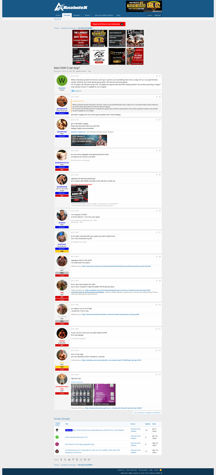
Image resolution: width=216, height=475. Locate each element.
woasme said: (76, 101)
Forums (67, 15)
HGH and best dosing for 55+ (76, 437)
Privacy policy (143, 470)
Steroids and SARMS (135, 430)
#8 (160, 256)
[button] (81, 15)
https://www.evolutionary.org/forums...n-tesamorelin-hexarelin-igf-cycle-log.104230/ (113, 408)
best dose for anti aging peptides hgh (79, 444)
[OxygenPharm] (117, 56)
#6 (160, 211)
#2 (160, 97)
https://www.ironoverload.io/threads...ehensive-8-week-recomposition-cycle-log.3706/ (110, 314)
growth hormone (81, 71)
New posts (57, 19)
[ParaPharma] (135, 56)
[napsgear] (80, 38)
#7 (160, 232)
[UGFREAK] (81, 56)
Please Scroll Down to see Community (106, 24)
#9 (160, 281)
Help (150, 470)
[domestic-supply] (117, 38)
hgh (89, 71)
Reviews (76, 15)
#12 (159, 350)
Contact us (121, 470)
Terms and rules (131, 470)
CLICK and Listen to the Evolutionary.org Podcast (87, 292)
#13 (159, 375)
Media (87, 15)
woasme (58, 71)
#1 (160, 76)
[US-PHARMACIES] (135, 38)
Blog (118, 15)
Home (58, 15)
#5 (160, 175)
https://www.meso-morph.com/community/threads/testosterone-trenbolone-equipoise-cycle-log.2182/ (116, 266)
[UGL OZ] (98, 38)
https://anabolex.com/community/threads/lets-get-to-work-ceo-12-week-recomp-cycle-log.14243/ (117, 290)
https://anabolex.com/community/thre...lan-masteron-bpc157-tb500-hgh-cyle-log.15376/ (111, 360)
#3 (160, 120)
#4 (160, 151)
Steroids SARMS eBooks (104, 15)
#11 (159, 329)
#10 (159, 305)
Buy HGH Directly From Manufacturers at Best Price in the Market (95, 430)
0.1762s (147, 473)
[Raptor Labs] (99, 56)
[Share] (156, 76)
